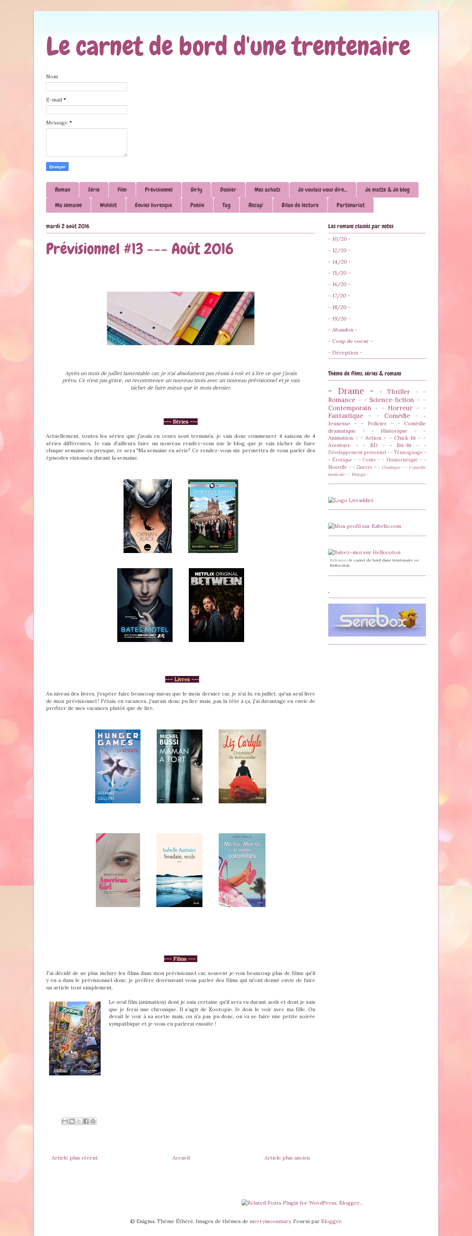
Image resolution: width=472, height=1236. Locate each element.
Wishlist (108, 205)
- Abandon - (342, 329)
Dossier (228, 189)
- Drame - (351, 390)
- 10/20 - (339, 239)
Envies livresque (153, 205)
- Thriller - (398, 392)
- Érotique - (342, 460)
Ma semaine (68, 205)
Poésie (197, 205)
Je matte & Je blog (387, 189)
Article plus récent (75, 1157)
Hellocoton (340, 565)
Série (94, 189)
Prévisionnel (159, 189)
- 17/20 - (339, 295)
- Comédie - (397, 416)
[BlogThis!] (72, 1121)
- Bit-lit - (404, 445)
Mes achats (267, 189)
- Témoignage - (408, 452)
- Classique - (390, 467)
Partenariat (351, 205)
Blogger (331, 1221)
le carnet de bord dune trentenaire (381, 560)
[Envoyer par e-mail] (65, 1121)
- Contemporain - (377, 404)
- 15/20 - (339, 272)
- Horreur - (401, 408)
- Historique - (394, 431)
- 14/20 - (339, 261)
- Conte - (369, 460)
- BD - (374, 445)
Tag (226, 205)
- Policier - (377, 423)
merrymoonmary (270, 1221)
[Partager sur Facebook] (86, 1121)
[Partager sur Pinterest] (93, 1121)
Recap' (256, 205)
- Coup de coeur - (350, 341)
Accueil (181, 1157)
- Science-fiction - (392, 400)
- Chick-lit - (405, 438)
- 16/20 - (339, 284)
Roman (62, 189)
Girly (196, 189)
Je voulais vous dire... (322, 189)
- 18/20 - (339, 307)
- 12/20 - (339, 250)
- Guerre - (364, 467)
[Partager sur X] (79, 1121)
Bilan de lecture (300, 205)
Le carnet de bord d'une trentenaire (228, 46)
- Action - (374, 438)
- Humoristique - (401, 460)
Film (122, 189)
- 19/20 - (339, 318)
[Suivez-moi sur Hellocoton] (364, 552)
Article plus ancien (287, 1157)
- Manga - (358, 474)
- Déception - (345, 352)
